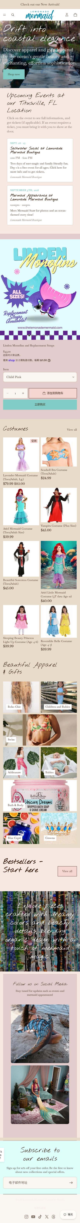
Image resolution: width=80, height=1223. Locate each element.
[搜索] (13, 15)
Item (6, 369)
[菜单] (4, 14)
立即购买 (40, 404)
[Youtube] (33, 1216)
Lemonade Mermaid (33, 1199)
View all (72, 429)
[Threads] (53, 1216)
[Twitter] (46, 1216)
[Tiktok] (40, 1216)
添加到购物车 (55, 393)
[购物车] (75, 15)
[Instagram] (26, 1216)
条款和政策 (40, 1208)
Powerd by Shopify (55, 1199)
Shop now (14, 74)
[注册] (71, 1183)
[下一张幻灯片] (72, 881)
